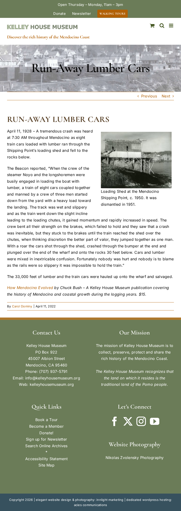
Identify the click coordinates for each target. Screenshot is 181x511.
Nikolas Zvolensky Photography (135, 457)
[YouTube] (154, 421)
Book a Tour (46, 419)
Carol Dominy (22, 306)
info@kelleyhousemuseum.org (52, 378)
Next (166, 96)
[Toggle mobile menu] (171, 25)
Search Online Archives (46, 445)
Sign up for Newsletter (46, 439)
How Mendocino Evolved (30, 287)
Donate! (46, 433)
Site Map (46, 465)
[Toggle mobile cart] (152, 25)
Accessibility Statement (46, 458)
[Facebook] (114, 421)
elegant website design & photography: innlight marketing (79, 500)
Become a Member (46, 426)
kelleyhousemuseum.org (52, 384)
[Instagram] (141, 421)
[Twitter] (128, 421)
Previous (149, 96)
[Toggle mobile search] (162, 25)
